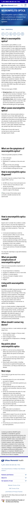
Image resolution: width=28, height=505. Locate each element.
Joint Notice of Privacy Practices (14, 491)
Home (2, 29)
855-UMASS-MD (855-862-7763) (11, 1)
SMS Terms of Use (14, 488)
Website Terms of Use (14, 485)
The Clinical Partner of (13, 469)
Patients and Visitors (7, 475)
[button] (26, 474)
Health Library (9, 29)
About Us (4, 478)
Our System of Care (7, 481)
